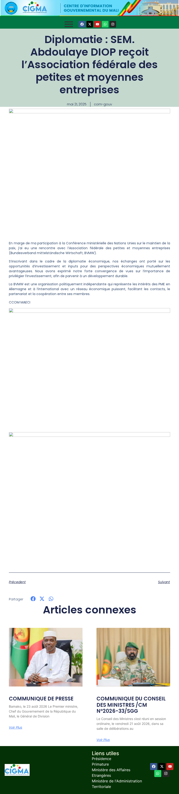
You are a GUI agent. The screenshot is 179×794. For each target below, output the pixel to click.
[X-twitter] (89, 24)
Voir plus (15, 727)
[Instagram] (113, 24)
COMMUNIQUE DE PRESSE (41, 698)
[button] (33, 599)
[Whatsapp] (105, 24)
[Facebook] (82, 24)
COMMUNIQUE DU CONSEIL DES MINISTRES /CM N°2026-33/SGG (131, 705)
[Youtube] (97, 24)
